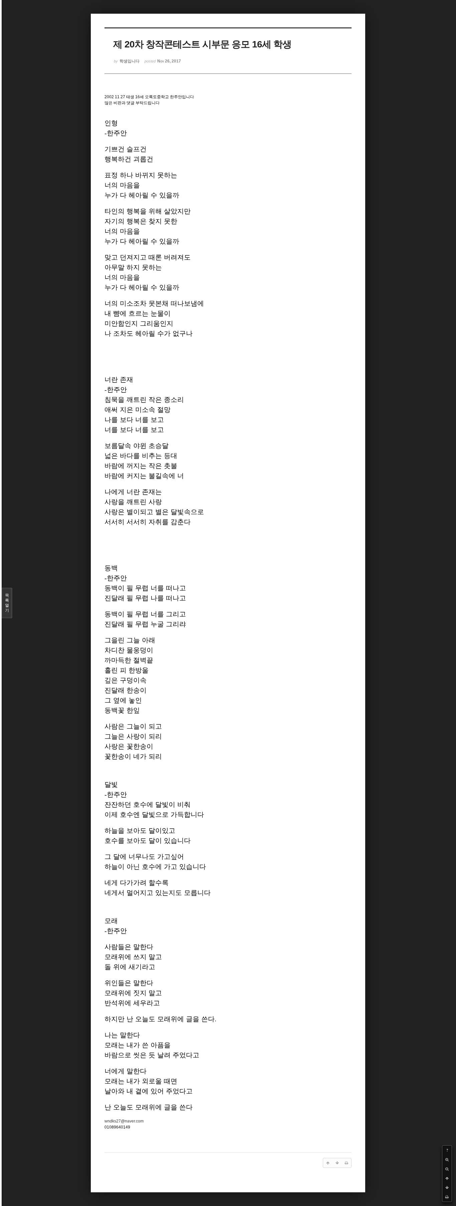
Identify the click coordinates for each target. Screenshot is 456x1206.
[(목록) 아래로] (447, 1187)
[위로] (447, 1178)
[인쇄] (447, 1197)
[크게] (447, 1159)
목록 (7, 603)
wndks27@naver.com (124, 1121)
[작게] (447, 1169)
